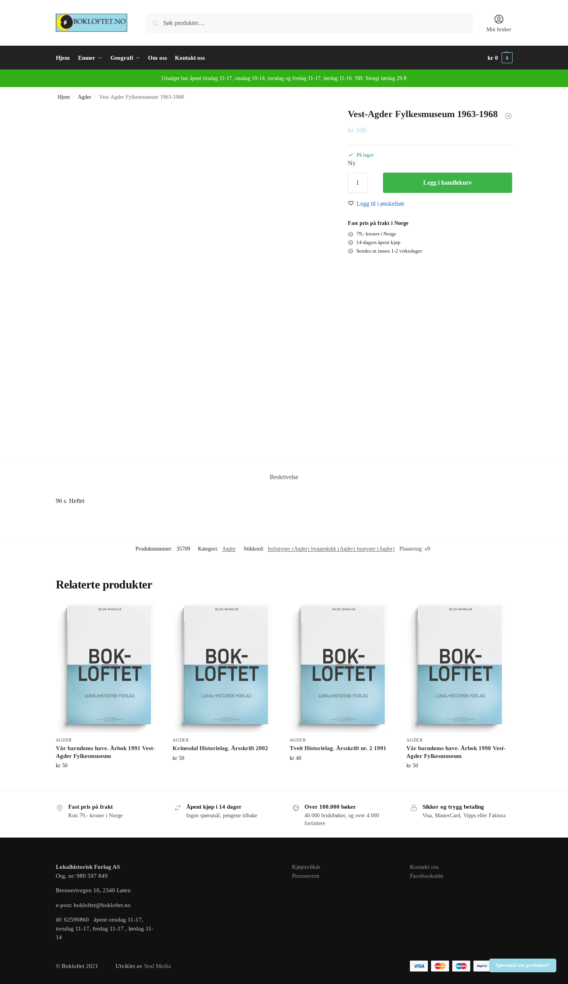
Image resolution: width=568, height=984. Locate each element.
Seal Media (157, 966)
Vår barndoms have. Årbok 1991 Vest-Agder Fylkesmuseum (105, 752)
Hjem (64, 97)
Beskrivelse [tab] (284, 477)
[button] (500, 58)
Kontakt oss (424, 867)
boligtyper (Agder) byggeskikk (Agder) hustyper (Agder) (331, 549)
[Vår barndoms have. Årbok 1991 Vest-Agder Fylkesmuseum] (108, 667)
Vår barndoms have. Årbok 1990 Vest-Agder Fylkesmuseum (456, 752)
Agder (84, 97)
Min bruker (498, 29)
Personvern (305, 876)
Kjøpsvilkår (306, 867)
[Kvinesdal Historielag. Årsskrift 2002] (225, 667)
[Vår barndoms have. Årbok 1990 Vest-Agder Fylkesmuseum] (459, 667)
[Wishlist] (149, 614)
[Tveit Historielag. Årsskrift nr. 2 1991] (342, 667)
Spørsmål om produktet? (522, 965)
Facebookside (426, 876)
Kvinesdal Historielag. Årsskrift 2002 (220, 748)
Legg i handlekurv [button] (108, 782)
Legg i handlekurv (447, 182)
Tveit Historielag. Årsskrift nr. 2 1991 (338, 748)
